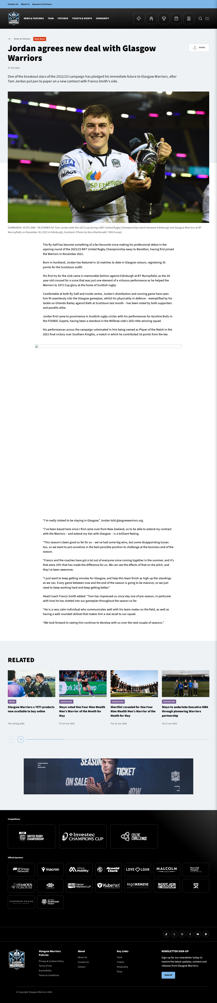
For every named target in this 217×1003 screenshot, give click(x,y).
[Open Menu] (207, 18)
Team (51, 18)
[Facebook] (190, 934)
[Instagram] (182, 934)
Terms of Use (45, 966)
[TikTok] (166, 934)
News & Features (34, 18)
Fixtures (63, 18)
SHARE (202, 47)
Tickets (120, 962)
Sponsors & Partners (42, 4)
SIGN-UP (168, 975)
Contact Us (13, 4)
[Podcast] (205, 934)
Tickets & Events (82, 18)
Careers (81, 967)
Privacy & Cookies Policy (51, 961)
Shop (119, 971)
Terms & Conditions (49, 975)
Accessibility (45, 970)
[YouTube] (197, 934)
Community (102, 18)
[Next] (20, 739)
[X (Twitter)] (174, 934)
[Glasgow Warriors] (14, 18)
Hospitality (122, 967)
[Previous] (12, 739)
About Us (25, 4)
